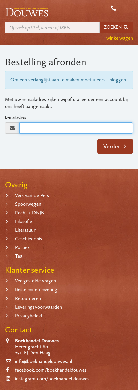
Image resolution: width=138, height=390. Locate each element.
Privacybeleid (28, 316)
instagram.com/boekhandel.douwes (52, 379)
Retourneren (28, 298)
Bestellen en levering (36, 289)
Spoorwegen (28, 204)
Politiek (22, 247)
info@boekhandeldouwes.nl (43, 361)
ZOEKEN (113, 27)
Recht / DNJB (29, 213)
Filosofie (23, 221)
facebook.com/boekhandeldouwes (51, 370)
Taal (19, 256)
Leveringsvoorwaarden (38, 307)
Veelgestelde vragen (35, 281)
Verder (112, 146)
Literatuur (25, 230)
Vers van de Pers (32, 195)
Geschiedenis (28, 239)
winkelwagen (119, 38)
